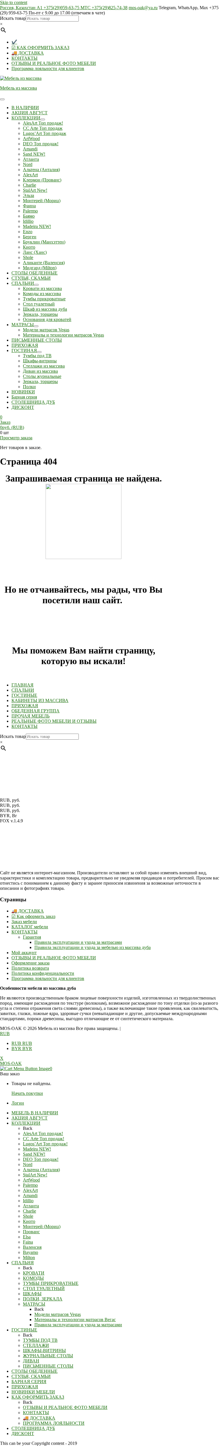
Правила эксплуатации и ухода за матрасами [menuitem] (78, 1324)
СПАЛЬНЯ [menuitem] (22, 1262)
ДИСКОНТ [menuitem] (22, 1433)
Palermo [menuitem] (30, 1185)
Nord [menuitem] (27, 1164)
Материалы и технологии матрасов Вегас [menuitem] (75, 1319)
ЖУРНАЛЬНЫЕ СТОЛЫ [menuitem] (48, 1355)
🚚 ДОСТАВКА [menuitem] (39, 1418)
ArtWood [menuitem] (31, 1180)
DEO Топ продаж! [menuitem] (40, 1159)
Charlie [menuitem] (29, 1211)
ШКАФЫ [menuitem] (32, 1293)
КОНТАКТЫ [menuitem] (36, 1412)
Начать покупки (27, 1093)
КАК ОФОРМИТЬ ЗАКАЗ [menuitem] (37, 1397)
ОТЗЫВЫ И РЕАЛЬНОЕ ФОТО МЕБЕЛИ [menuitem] (65, 1407)
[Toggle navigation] (2, 99)
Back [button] (27, 1128)
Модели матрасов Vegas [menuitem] (57, 1314)
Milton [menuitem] (29, 1257)
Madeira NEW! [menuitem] (37, 1149)
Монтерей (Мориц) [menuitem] (41, 1226)
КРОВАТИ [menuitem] (33, 1273)
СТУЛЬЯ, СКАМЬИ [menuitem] (31, 1376)
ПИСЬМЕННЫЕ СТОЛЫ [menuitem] (48, 1366)
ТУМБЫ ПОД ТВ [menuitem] (40, 1340)
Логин (17, 1103)
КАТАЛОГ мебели (29, 926)
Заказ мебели (24, 921)
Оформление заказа (30, 962)
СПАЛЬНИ (22, 690)
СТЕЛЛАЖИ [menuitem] (36, 1345)
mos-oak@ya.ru (143, 7)
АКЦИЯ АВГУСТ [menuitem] (29, 1118)
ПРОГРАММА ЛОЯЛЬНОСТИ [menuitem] (54, 1423)
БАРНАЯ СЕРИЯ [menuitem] (28, 1381)
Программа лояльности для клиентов (47, 68)
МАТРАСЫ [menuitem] (34, 1304)
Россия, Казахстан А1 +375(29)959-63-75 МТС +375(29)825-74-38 (63, 7)
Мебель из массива (18, 88)
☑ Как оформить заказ (33, 916)
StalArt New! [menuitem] (35, 1174)
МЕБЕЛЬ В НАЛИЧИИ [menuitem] (34, 1112)
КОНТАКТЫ (24, 58)
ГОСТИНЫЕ (24, 695)
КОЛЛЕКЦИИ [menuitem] (25, 1123)
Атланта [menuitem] (31, 1205)
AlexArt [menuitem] (30, 1190)
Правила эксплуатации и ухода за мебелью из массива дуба (92, 947)
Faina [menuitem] (28, 1242)
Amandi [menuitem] (30, 1195)
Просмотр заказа (16, 437)
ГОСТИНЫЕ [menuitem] (24, 1329)
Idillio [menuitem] (28, 1200)
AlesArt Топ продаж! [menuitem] (43, 1133)
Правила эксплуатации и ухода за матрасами (78, 942)
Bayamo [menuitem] (30, 1252)
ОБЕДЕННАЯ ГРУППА (35, 710)
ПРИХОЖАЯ (24, 705)
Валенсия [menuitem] (32, 1247)
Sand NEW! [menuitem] (34, 1154)
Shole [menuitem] (28, 1216)
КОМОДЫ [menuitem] (33, 1278)
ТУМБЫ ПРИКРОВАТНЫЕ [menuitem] (50, 1283)
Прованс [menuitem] (31, 1231)
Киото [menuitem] (29, 1221)
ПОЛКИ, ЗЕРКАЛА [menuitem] (42, 1298)
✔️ (14, 42)
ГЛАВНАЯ (22, 685)
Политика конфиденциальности (42, 973)
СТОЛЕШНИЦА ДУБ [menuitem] (33, 1428)
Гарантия (32, 937)
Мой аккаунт (24, 952)
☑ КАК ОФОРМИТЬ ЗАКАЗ (40, 47)
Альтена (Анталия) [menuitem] (41, 1169)
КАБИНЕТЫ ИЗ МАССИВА (39, 700)
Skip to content (13, 2)
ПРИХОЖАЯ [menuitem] (24, 1386)
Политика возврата (30, 968)
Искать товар (13, 18)
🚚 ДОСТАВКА (27, 53)
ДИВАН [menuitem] (31, 1360)
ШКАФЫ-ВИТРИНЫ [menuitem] (44, 1350)
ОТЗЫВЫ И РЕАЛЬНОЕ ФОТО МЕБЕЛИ (53, 63)
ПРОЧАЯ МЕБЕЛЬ (30, 716)
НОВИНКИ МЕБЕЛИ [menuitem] (33, 1391)
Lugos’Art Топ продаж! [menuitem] (45, 1143)
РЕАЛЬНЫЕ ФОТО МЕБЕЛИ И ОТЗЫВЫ (54, 721)
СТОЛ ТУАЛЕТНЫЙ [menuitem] (44, 1288)
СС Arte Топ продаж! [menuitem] (43, 1138)
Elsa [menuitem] (27, 1236)
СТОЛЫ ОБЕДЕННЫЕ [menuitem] (34, 1371)
